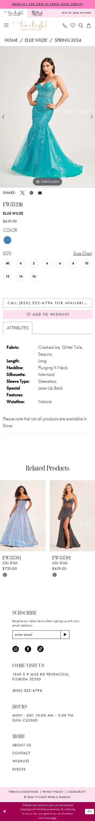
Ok (89, 811)
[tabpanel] (47, 116)
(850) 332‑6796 (27, 690)
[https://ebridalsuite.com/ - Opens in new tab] (37, 13)
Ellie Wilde (36, 40)
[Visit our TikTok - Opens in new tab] (40, 649)
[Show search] (81, 26)
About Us (22, 745)
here (53, 818)
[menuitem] (13, 13)
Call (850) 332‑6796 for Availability (50, 303)
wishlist (20, 761)
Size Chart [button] (82, 253)
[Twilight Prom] (13, 13)
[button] (6, 26)
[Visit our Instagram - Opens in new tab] (15, 649)
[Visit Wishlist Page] (73, 26)
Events (19, 769)
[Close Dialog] (4, 811)
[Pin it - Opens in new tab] (31, 193)
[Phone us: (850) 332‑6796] (65, 26)
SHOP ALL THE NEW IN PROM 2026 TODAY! (47, 4)
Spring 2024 (68, 40)
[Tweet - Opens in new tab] (22, 193)
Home (11, 40)
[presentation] (23, 515)
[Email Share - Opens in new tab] (40, 193)
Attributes (17, 328)
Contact (21, 753)
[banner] (30, 25)
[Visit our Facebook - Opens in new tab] (28, 649)
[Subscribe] (64, 634)
